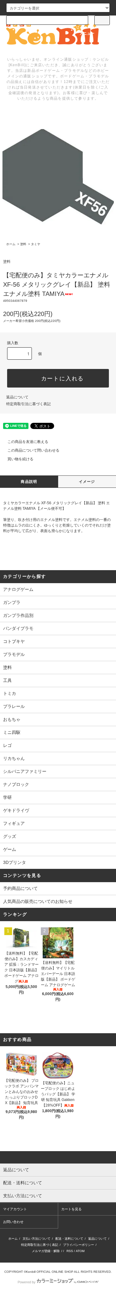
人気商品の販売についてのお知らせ (37, 901)
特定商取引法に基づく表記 (28, 404)
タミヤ (35, 244)
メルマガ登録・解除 (46, 1251)
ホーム (10, 244)
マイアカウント (15, 1209)
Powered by (27, 1282)
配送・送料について (69, 1238)
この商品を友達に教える (27, 442)
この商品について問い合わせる (33, 450)
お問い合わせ (13, 1222)
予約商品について (20, 888)
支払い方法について (36, 1238)
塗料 (23, 244)
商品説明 (29, 481)
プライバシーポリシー (78, 1244)
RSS (70, 1251)
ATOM (80, 1251)
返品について (17, 397)
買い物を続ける (20, 459)
